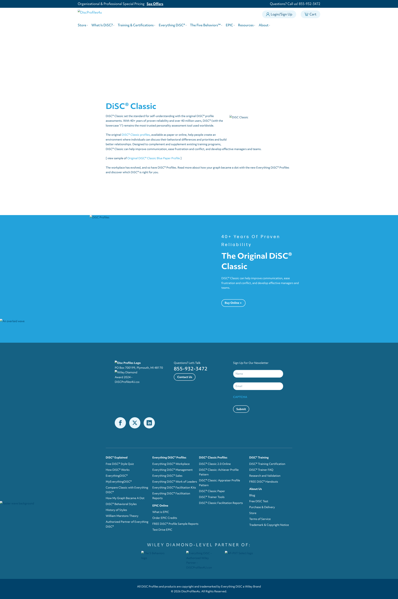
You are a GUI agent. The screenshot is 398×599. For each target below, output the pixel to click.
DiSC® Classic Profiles (213, 457)
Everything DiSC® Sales (167, 476)
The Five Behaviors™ (205, 25)
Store (82, 25)
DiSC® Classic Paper (212, 491)
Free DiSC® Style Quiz (120, 464)
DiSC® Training (259, 457)
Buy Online (232, 303)
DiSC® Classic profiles (136, 135)
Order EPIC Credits (164, 518)
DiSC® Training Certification (267, 464)
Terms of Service (260, 519)
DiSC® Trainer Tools (211, 497)
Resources (246, 25)
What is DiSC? (102, 25)
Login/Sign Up (281, 14)
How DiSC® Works (118, 470)
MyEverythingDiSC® (119, 482)
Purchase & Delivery (262, 507)
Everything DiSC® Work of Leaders (174, 482)
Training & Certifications (136, 25)
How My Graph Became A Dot (125, 498)
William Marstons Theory (122, 516)
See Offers (155, 4)
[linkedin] (149, 423)
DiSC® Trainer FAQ (261, 470)
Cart (313, 13)
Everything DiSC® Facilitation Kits (174, 487)
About (263, 25)
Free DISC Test (258, 501)
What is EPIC (160, 512)
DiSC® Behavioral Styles (121, 504)
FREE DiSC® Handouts (263, 482)
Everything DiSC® (172, 25)
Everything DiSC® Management (172, 470)
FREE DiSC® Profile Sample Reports (175, 524)
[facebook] (120, 423)
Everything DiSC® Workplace (171, 464)
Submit (241, 409)
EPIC (229, 25)
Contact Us (184, 377)
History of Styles (116, 510)
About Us (255, 489)
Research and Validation (264, 476)
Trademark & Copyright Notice (269, 525)
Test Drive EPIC (162, 530)
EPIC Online (160, 505)
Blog (252, 495)
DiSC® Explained (116, 457)
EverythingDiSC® (117, 476)
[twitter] (135, 423)
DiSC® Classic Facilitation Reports (221, 503)
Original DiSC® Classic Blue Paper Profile (153, 158)
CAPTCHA (240, 397)
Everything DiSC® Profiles (169, 457)
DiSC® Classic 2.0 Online (215, 464)
